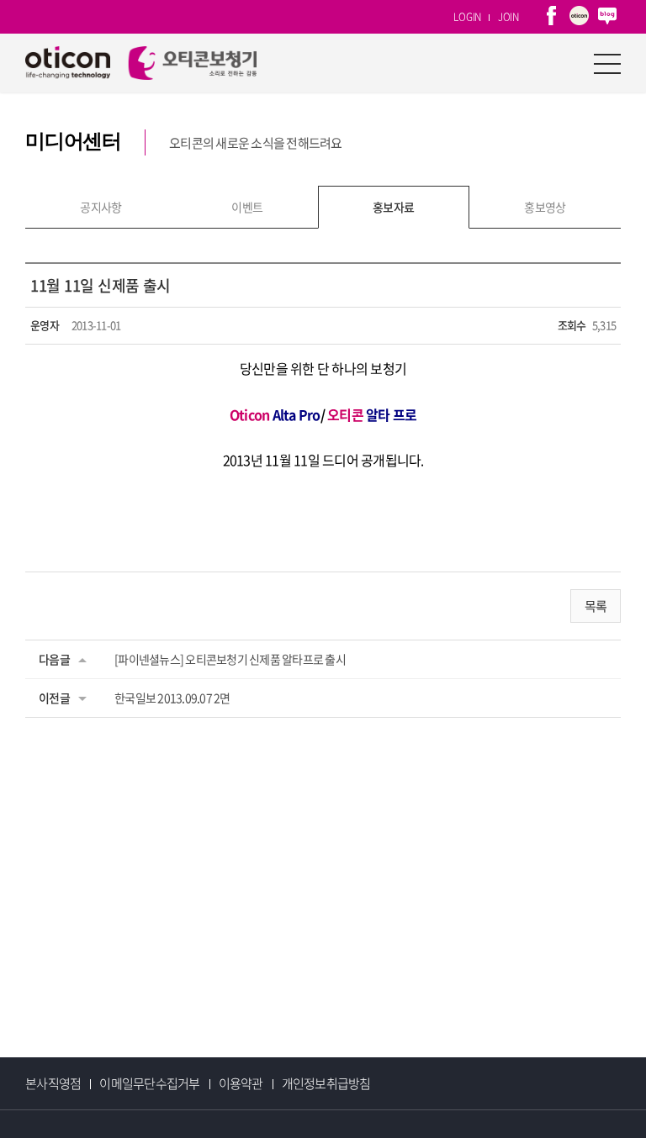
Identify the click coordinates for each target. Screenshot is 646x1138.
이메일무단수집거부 (149, 1083)
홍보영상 (545, 206)
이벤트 (246, 206)
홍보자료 (394, 206)
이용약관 (241, 1083)
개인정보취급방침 (326, 1083)
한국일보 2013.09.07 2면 (172, 697)
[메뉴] (607, 63)
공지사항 (101, 206)
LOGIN (467, 16)
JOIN (508, 16)
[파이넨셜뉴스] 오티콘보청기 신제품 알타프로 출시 (230, 659)
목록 (596, 606)
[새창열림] (551, 17)
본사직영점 (53, 1083)
